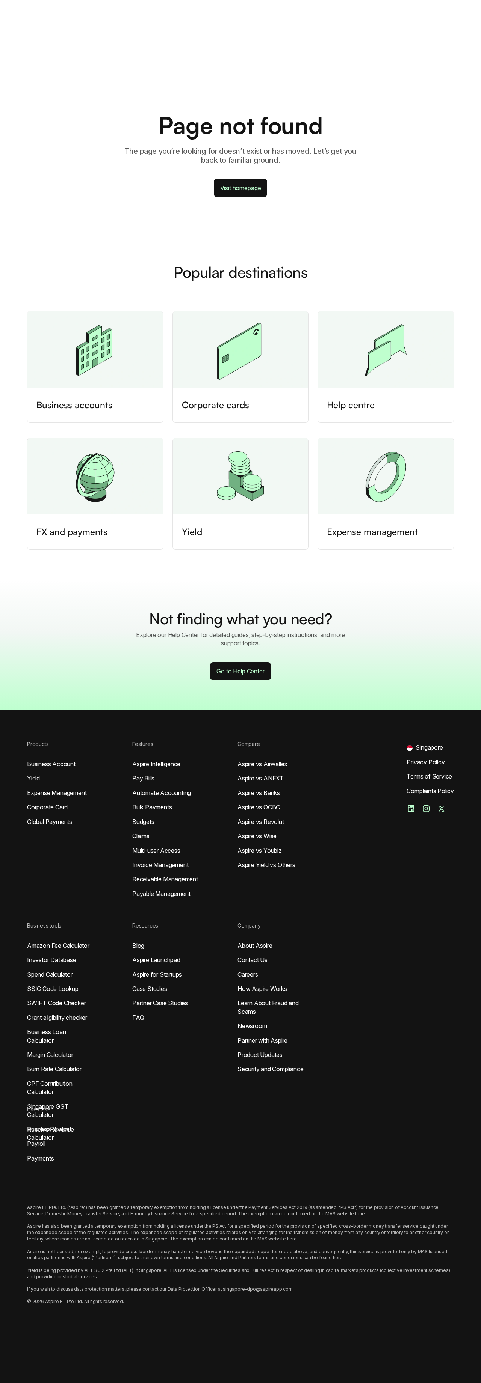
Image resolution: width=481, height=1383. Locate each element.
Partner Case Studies (160, 1003)
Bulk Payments (152, 807)
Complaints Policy (430, 791)
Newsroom (252, 1026)
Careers (247, 974)
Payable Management (161, 893)
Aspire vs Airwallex (262, 764)
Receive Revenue (50, 1129)
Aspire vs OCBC (258, 807)
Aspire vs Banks (258, 793)
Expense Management (56, 793)
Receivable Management (165, 879)
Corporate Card (47, 807)
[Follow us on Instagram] (426, 808)
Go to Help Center (240, 671)
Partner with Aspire (262, 1040)
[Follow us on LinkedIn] (411, 808)
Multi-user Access (156, 850)
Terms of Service (429, 776)
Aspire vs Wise (257, 836)
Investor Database (51, 960)
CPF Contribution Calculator (50, 1088)
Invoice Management (160, 865)
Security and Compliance (270, 1069)
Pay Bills (143, 778)
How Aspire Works (262, 988)
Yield (33, 778)
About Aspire (254, 945)
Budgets (143, 821)
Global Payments (49, 821)
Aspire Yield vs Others (266, 865)
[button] (425, 747)
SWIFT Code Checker (56, 1003)
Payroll (36, 1143)
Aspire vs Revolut (260, 821)
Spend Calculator (50, 974)
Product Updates (260, 1054)
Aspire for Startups (157, 974)
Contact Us (252, 960)
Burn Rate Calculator (54, 1069)
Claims (141, 836)
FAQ (138, 1017)
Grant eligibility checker (57, 1017)
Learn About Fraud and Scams (268, 1007)
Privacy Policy (426, 762)
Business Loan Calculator (46, 1036)
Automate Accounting (161, 793)
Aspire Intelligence (156, 764)
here (360, 1213)
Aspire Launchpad (156, 960)
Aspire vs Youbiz (259, 850)
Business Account (51, 764)
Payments (40, 1158)
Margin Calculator (50, 1054)
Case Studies (149, 988)
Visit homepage (240, 188)
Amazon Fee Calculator (58, 945)
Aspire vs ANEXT (260, 778)
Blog (138, 945)
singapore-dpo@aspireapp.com (258, 1289)
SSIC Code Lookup (53, 988)
